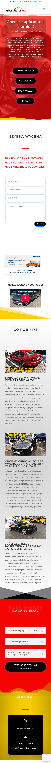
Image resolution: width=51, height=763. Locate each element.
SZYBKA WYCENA (25, 71)
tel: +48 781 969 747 (25, 728)
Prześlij (40, 224)
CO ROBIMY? (25, 81)
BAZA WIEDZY (25, 91)
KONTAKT (25, 101)
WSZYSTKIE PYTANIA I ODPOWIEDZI (25, 667)
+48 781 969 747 (17, 1)
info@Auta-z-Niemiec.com (25, 748)
